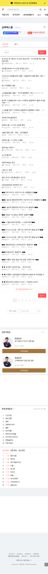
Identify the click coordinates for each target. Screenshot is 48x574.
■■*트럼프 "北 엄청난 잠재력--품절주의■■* (18, 215)
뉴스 (39, 15)
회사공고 (19, 554)
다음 (45, 332)
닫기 (45, 3)
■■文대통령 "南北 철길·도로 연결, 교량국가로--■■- (20, 260)
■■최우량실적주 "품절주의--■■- (14, 252)
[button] (20, 52)
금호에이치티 (10, 424)
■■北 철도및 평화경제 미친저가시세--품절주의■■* (20, 207)
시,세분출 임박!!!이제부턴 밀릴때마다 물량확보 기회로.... (21, 110)
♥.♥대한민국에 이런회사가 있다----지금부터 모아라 (20, 282)
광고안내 (28, 554)
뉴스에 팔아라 (6, 155)
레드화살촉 (8, 71)
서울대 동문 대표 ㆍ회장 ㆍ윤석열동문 (15, 132)
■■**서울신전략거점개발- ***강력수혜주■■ (18, 222)
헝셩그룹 (8, 418)
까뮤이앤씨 (9, 443)
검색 (40, 9)
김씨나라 (4, 88)
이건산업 (8, 415)
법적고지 (24, 556)
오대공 (7, 180)
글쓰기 (42, 52)
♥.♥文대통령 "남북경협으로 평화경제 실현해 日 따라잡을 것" (23, 274)
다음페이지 (34, 300)
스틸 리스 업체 (7, 170)
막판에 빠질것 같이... (9, 162)
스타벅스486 (9, 150)
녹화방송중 (24, 351)
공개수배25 (5, 157)
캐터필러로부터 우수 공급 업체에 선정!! (15, 68)
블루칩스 (7, 80)
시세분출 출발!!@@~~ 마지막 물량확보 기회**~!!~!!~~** (22, 93)
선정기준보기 (14, 409)
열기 (46, 564)
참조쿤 (4, 135)
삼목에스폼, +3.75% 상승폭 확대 (13, 125)
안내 (25, 289)
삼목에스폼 (11, 27)
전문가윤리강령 (34, 556)
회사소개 (11, 554)
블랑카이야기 (9, 172)
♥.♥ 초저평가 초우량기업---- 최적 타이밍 (16, 267)
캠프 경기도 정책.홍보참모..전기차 (13, 177)
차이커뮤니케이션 (11, 437)
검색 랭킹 (5, 450)
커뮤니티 (5, 15)
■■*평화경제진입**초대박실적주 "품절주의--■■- (20, 245)
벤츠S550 (8, 187)
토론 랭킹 (13, 450)
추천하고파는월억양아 (9, 118)
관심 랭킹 (21, 450)
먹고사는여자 (6, 127)
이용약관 (36, 554)
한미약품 (8, 431)
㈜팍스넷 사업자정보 (22, 560)
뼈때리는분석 (9, 63)
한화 (7, 421)
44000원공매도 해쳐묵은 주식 (12, 185)
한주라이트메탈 (10, 434)
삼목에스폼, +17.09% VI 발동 (12, 140)
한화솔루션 (9, 440)
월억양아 (4, 120)
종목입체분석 (28, 15)
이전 (39, 332)
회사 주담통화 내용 (8, 86)
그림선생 (7, 165)
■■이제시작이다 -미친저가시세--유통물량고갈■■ (19, 192)
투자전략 (16, 15)
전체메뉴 (46, 9)
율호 (7, 428)
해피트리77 (5, 195)
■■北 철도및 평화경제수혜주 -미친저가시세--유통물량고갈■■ (24, 200)
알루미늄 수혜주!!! (8, 148)
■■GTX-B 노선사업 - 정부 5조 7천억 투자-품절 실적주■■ (22, 230)
